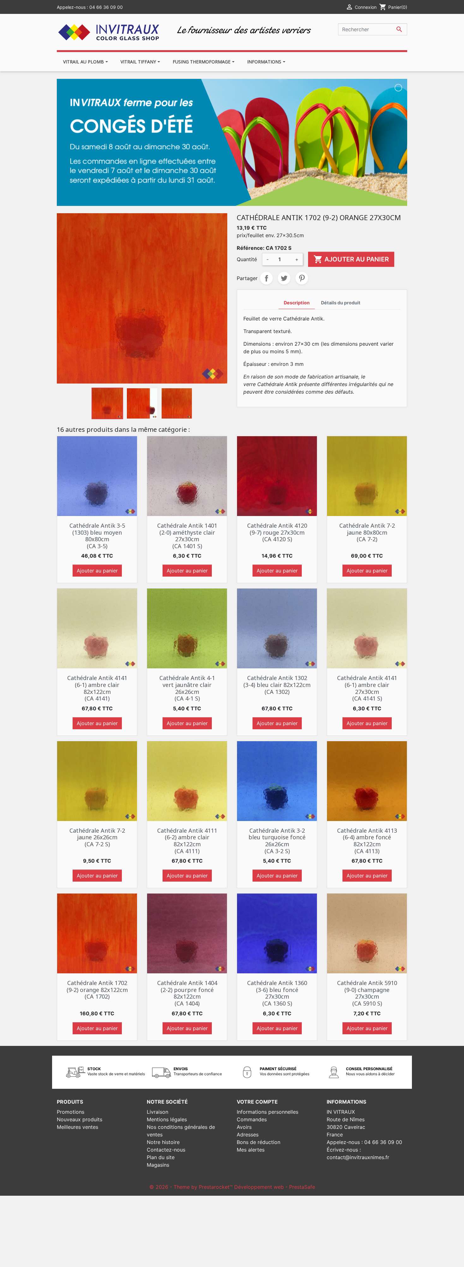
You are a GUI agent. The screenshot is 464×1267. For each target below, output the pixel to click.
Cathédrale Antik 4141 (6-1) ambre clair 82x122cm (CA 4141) (97, 688)
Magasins (158, 1165)
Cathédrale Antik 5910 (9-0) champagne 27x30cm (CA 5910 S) (367, 993)
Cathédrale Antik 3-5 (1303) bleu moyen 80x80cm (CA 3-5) (97, 536)
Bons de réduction (258, 1142)
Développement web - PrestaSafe (274, 1187)
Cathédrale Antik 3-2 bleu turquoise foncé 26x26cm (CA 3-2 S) (277, 841)
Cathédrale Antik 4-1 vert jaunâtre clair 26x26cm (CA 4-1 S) (187, 688)
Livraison (157, 1112)
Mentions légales (167, 1119)
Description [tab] (297, 302)
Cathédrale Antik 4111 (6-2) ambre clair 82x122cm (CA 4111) (187, 841)
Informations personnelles (267, 1112)
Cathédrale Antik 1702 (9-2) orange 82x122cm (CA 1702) (97, 989)
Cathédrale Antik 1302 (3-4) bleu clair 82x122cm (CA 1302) (277, 684)
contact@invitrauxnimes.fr (358, 1157)
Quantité (247, 259)
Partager (266, 278)
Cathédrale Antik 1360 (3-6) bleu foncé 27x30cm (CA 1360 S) (277, 993)
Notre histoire (163, 1142)
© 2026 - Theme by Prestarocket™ (191, 1187)
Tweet (284, 278)
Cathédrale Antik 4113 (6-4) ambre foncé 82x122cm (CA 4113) (367, 841)
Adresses (248, 1134)
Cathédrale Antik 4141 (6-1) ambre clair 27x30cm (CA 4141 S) (367, 688)
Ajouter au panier (351, 259)
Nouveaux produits (79, 1119)
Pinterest (301, 278)
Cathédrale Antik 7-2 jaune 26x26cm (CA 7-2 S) (97, 837)
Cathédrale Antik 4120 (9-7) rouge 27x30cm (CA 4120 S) (277, 532)
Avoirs (244, 1127)
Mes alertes (251, 1150)
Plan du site (161, 1157)
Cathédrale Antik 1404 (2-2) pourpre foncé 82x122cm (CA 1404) (187, 993)
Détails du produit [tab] (340, 302)
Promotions (70, 1112)
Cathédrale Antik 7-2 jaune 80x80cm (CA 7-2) (367, 532)
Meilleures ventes (77, 1127)
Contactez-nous (166, 1150)
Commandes (252, 1119)
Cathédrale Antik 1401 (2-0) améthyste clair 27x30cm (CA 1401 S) (187, 536)
